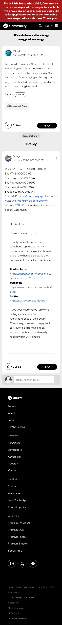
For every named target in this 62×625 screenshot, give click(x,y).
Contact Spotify (17, 507)
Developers (15, 449)
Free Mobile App (17, 500)
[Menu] (56, 26)
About (11, 413)
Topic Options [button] (30, 136)
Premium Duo (16, 530)
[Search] (40, 26)
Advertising (14, 456)
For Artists (14, 443)
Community (18, 25)
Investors (13, 463)
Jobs (11, 420)
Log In (48, 26)
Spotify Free (15, 550)
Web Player (14, 493)
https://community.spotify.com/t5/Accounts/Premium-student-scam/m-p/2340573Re (31, 200)
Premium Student (18, 543)
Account (20, 94)
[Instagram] (12, 563)
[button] (56, 53)
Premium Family (17, 536)
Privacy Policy (13, 592)
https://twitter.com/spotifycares (28, 300)
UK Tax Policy (13, 613)
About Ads (29, 597)
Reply (47, 125)
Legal (10, 587)
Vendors (13, 470)
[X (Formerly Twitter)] (22, 563)
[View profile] (8, 53)
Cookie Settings (15, 597)
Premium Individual (19, 523)
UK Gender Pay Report (17, 618)
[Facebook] (33, 563)
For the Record (16, 427)
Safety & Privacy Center (25, 587)
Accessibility (13, 603)
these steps (12, 18)
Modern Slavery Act (16, 608)
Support (13, 486)
